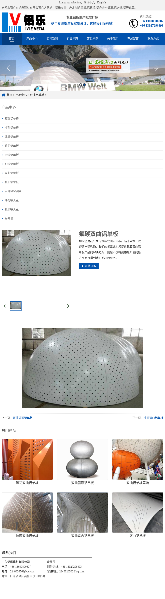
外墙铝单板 (12, 136)
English (101, 2)
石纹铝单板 (12, 164)
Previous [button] (8, 68)
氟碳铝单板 (12, 118)
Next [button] (157, 68)
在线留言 (133, 38)
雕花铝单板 (12, 145)
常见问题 (92, 38)
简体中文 (89, 2)
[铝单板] (24, 21)
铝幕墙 (9, 218)
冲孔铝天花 (12, 200)
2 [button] (84, 85)
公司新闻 (52, 38)
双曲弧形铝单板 (23, 417)
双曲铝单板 (37, 94)
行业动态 (72, 38)
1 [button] (80, 85)
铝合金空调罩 (13, 191)
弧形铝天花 (12, 209)
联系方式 (153, 38)
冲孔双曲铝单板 (153, 417)
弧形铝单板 (12, 182)
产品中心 (32, 38)
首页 (11, 38)
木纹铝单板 (12, 154)
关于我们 (113, 38)
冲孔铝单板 (12, 127)
